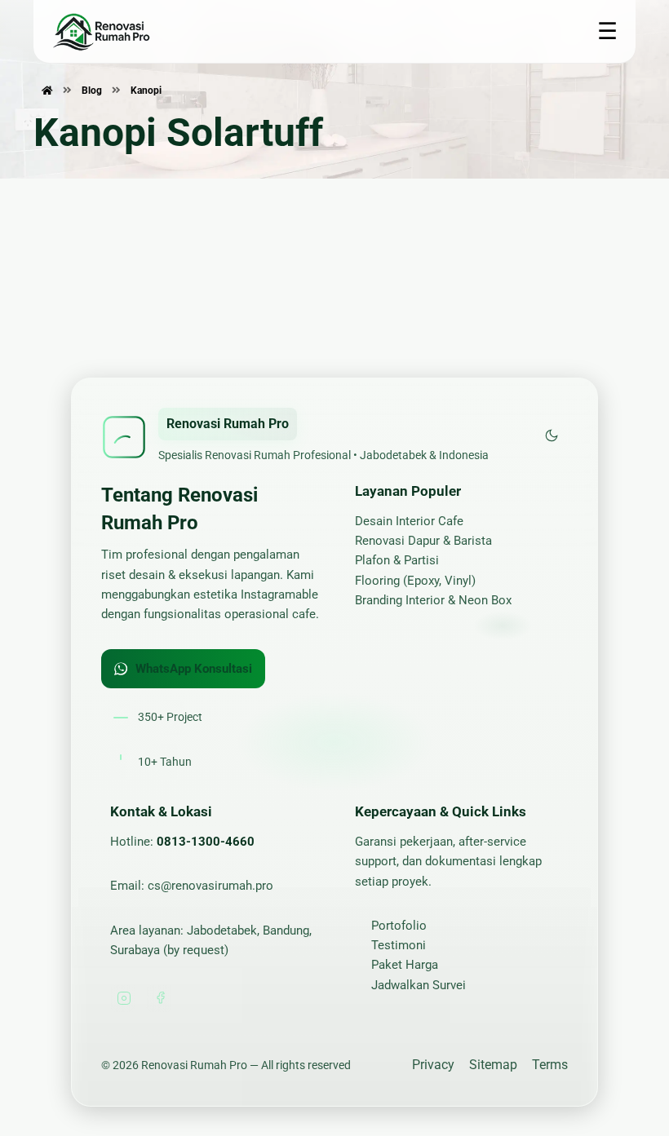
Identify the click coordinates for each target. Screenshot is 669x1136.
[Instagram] (124, 998)
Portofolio (399, 925)
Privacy (433, 1064)
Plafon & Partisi (397, 560)
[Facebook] (160, 998)
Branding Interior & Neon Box (433, 600)
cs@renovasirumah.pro (210, 885)
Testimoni (398, 945)
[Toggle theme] (551, 437)
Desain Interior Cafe (409, 521)
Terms (550, 1064)
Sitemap (493, 1064)
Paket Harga (404, 964)
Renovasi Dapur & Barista (423, 540)
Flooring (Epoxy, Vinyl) (415, 580)
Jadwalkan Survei (418, 985)
